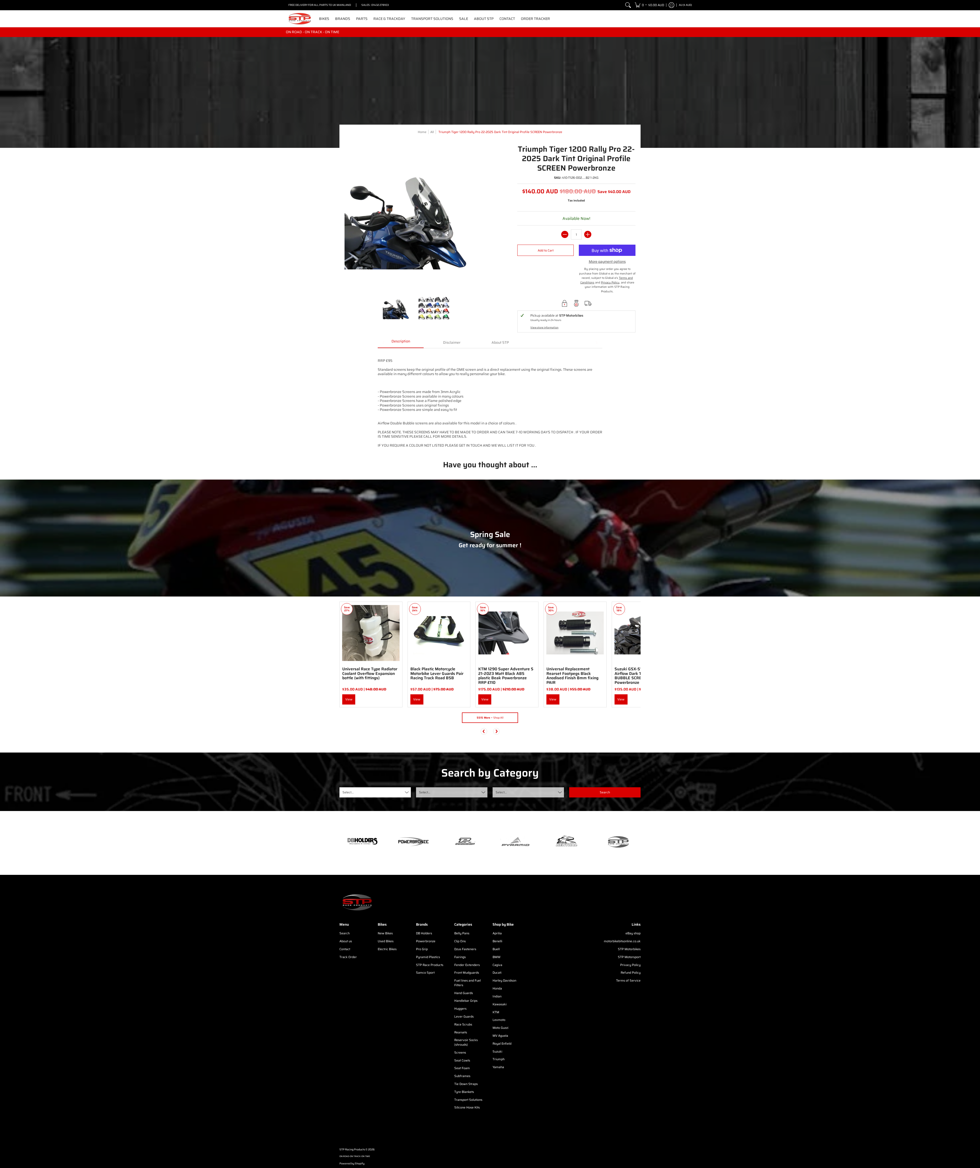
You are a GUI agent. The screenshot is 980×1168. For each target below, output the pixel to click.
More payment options (607, 261)
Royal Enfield (502, 1043)
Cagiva (497, 964)
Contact (344, 949)
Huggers (460, 1008)
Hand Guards (463, 993)
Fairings (460, 957)
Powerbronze (425, 941)
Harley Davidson (504, 980)
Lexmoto (499, 1019)
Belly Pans (461, 933)
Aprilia (497, 933)
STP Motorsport (629, 957)
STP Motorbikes (629, 949)
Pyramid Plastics (428, 957)
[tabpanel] (490, 400)
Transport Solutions (468, 1099)
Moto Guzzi (500, 1027)
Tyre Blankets (464, 1091)
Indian (497, 996)
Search (344, 933)
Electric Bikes (387, 949)
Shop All (490, 718)
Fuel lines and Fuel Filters (467, 982)
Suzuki (497, 1051)
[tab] (401, 343)
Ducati (497, 972)
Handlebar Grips (465, 1000)
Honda (497, 988)
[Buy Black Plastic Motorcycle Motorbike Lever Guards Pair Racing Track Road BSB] (439, 633)
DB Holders (424, 933)
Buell (496, 949)
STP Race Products (429, 964)
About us (345, 941)
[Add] (587, 234)
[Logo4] (464, 841)
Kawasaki (500, 1004)
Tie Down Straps (466, 1083)
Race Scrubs (463, 1024)
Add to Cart (546, 250)
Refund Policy (631, 972)
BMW (496, 957)
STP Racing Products (352, 1149)
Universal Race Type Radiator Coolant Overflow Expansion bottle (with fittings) (369, 673)
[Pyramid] (515, 841)
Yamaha (498, 1067)
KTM (496, 1012)
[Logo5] (618, 842)
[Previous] (484, 731)
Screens (460, 1052)
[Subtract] (564, 234)
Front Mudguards (466, 972)
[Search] (628, 5)
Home (422, 131)
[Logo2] (567, 841)
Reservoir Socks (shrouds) (466, 1042)
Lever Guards (464, 1016)
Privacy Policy (630, 964)
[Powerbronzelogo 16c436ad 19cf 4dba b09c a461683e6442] (413, 841)
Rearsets (460, 1032)
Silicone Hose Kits (467, 1107)
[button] (649, 5)
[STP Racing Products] (299, 18)
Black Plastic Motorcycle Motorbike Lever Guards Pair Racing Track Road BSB (436, 673)
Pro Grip (422, 949)
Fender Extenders (467, 964)
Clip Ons (460, 941)
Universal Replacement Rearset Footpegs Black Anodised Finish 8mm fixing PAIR (572, 676)
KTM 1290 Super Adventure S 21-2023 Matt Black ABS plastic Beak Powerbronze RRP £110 (505, 676)
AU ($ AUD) (685, 5)
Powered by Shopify (351, 1163)
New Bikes (385, 933)
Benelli (497, 941)
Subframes (462, 1076)
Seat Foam (462, 1068)
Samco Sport (425, 972)
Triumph (499, 1059)
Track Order (348, 957)
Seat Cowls (462, 1060)
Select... (348, 792)
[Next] (496, 731)
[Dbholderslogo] (362, 841)
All (432, 131)
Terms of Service (628, 980)
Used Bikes (386, 941)
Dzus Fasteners (465, 949)
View (348, 699)
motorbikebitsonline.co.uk (622, 941)
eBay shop (633, 933)
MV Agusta (500, 1035)
